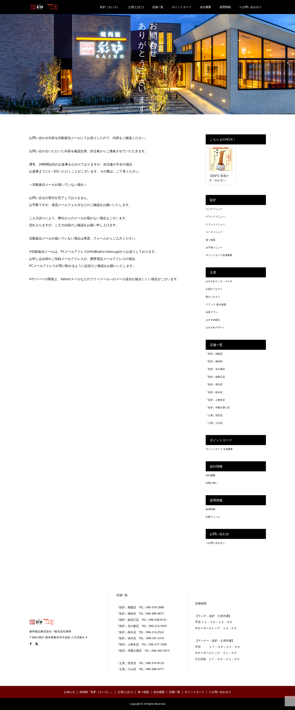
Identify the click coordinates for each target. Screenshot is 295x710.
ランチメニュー (214, 209)
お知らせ (69, 692)
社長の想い (212, 483)
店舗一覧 (157, 7)
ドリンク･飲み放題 (216, 304)
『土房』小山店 (214, 423)
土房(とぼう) (136, 7)
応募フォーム (213, 516)
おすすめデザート (215, 327)
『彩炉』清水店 (214, 384)
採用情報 (225, 7)
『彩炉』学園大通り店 (218, 407)
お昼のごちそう (214, 289)
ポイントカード (181, 7)
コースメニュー (214, 232)
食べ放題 (210, 239)
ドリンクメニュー (215, 224)
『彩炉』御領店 (214, 361)
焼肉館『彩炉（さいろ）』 (96, 692)
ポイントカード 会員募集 (219, 449)
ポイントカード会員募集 (219, 255)
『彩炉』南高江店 (215, 376)
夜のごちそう (213, 296)
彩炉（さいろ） (110, 7)
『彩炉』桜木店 (214, 392)
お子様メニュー (214, 247)
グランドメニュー (215, 216)
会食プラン (212, 312)
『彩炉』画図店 (214, 353)
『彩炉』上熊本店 (215, 400)
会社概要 (205, 7)
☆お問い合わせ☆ (250, 7)
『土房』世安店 (214, 415)
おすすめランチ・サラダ (219, 281)
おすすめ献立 (213, 320)
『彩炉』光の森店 (215, 369)
